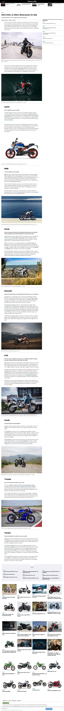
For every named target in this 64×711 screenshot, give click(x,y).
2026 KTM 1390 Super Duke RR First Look (31, 578)
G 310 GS (9, 175)
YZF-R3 (7, 545)
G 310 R (16, 175)
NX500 (28, 248)
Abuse (9, 700)
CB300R (28, 243)
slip (15, 549)
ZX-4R (24, 310)
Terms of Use (13, 700)
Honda (5, 236)
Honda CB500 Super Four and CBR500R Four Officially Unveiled (50, 579)
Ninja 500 (8, 304)
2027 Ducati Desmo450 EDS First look (49, 23)
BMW (5, 174)
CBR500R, (8, 248)
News (2, 12)
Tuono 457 (36, 115)
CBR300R (36, 247)
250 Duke (34, 375)
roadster (20, 175)
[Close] (62, 709)
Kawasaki (6, 296)
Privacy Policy (5, 700)
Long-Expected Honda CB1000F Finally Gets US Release (49, 34)
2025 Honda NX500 (6, 691)
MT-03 (13, 545)
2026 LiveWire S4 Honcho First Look (10, 577)
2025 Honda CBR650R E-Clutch (54, 690)
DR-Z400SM (24, 440)
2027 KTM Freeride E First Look (48, 42)
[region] (32, 709)
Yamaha (6, 538)
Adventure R (7, 370)
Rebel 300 (15, 237)
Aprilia (29, 114)
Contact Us (19, 700)
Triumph (11, 485)
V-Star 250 (8, 556)
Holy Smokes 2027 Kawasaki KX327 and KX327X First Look (49, 28)
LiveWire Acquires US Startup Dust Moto (50, 575)
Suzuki (5, 426)
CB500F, (32, 243)
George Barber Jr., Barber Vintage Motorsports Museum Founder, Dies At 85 (53, 654)
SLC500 (6, 244)
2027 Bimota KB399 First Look (38, 613)
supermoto (31, 373)
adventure (35, 174)
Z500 (14, 304)
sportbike (8, 115)
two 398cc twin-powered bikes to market (26, 485)
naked (9, 310)
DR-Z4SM (8, 439)
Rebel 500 (22, 237)
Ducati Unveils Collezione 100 (47, 38)
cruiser (6, 239)
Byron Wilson (5, 20)
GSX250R (8, 431)
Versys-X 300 (14, 315)
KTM (5, 362)
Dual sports (21, 68)
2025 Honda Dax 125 (51, 671)
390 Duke (28, 375)
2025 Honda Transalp (21, 691)
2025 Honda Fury (36, 690)
